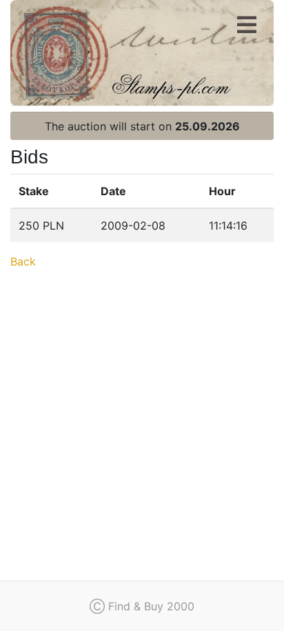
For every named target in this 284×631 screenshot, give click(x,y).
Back (23, 261)
